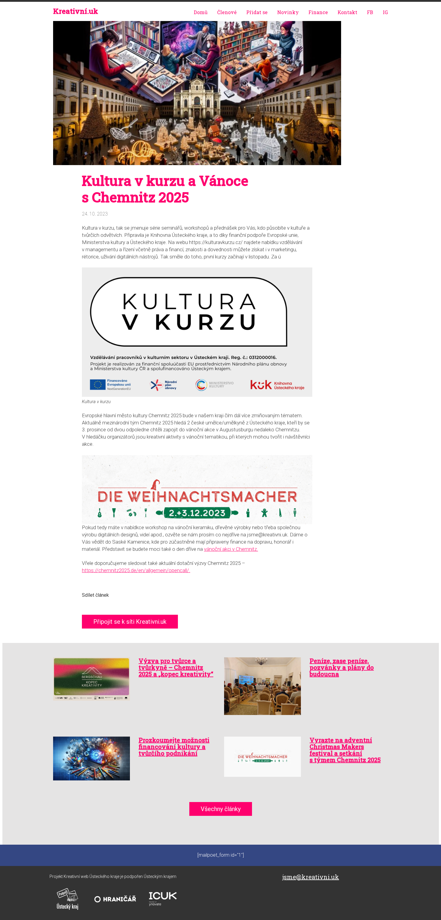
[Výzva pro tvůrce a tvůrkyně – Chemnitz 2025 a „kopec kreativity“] (92, 679)
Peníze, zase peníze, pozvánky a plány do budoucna (342, 667)
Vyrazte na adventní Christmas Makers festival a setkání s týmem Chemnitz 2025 (345, 750)
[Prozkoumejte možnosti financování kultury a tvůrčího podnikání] (92, 758)
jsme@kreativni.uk (310, 877)
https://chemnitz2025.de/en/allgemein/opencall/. (136, 570)
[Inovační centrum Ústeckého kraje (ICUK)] (163, 899)
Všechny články (221, 809)
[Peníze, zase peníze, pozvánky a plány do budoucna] (263, 686)
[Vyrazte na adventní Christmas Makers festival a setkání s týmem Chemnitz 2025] (263, 757)
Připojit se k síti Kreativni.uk (129, 621)
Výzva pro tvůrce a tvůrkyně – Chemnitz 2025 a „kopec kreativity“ (176, 667)
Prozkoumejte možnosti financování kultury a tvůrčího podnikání (174, 746)
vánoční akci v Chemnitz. (231, 549)
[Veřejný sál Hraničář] (115, 899)
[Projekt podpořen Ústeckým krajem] (68, 899)
